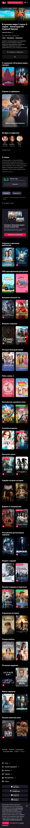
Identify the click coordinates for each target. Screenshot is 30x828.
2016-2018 (8, 35)
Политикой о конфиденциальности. (12, 819)
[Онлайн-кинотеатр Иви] (4, 2)
